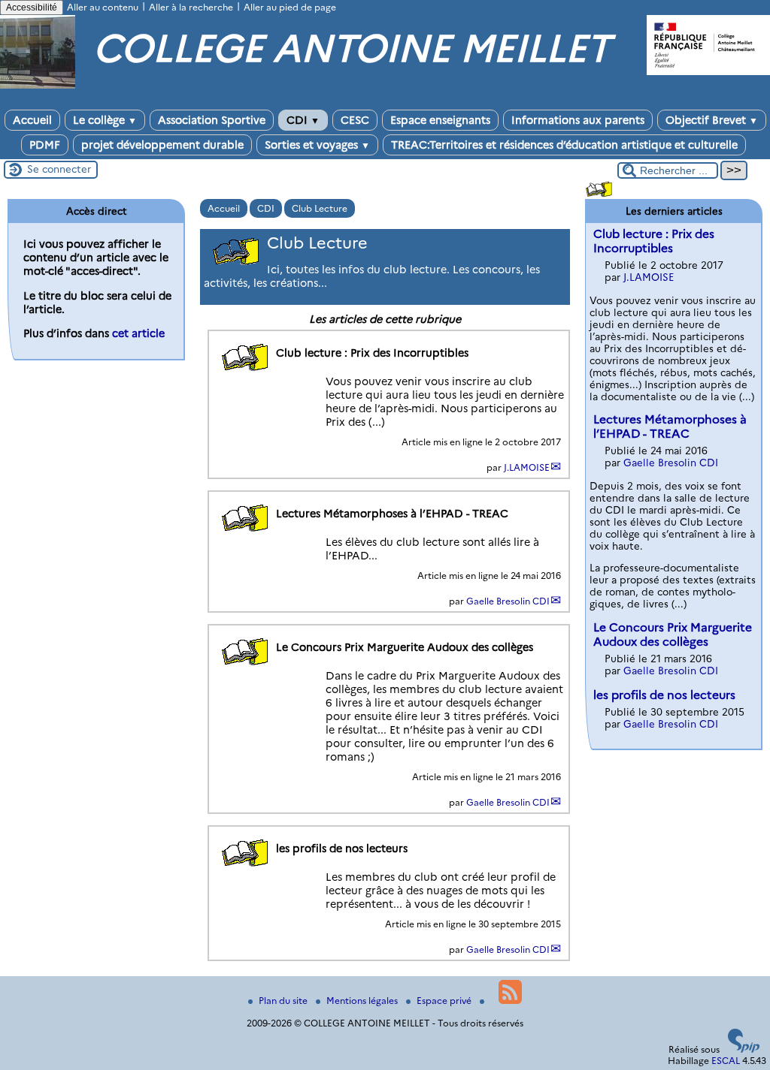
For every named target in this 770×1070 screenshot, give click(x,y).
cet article (138, 333)
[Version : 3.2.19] (743, 1049)
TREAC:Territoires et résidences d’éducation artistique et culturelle (564, 145)
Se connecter (59, 169)
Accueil (32, 120)
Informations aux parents (577, 120)
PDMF (44, 145)
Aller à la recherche (191, 7)
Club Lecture (319, 208)
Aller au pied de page (290, 7)
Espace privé (445, 1000)
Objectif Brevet (711, 120)
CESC (355, 120)
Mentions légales (363, 1000)
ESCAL (725, 1060)
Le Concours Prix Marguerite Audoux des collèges (672, 634)
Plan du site (284, 1000)
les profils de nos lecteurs (664, 695)
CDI (303, 120)
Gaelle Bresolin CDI (508, 601)
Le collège (105, 120)
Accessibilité (31, 7)
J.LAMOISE (527, 467)
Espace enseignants (440, 120)
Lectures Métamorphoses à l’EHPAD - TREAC (670, 426)
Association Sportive (211, 120)
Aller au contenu (102, 7)
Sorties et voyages (317, 145)
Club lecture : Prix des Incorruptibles (653, 241)
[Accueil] (37, 85)
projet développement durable (162, 145)
